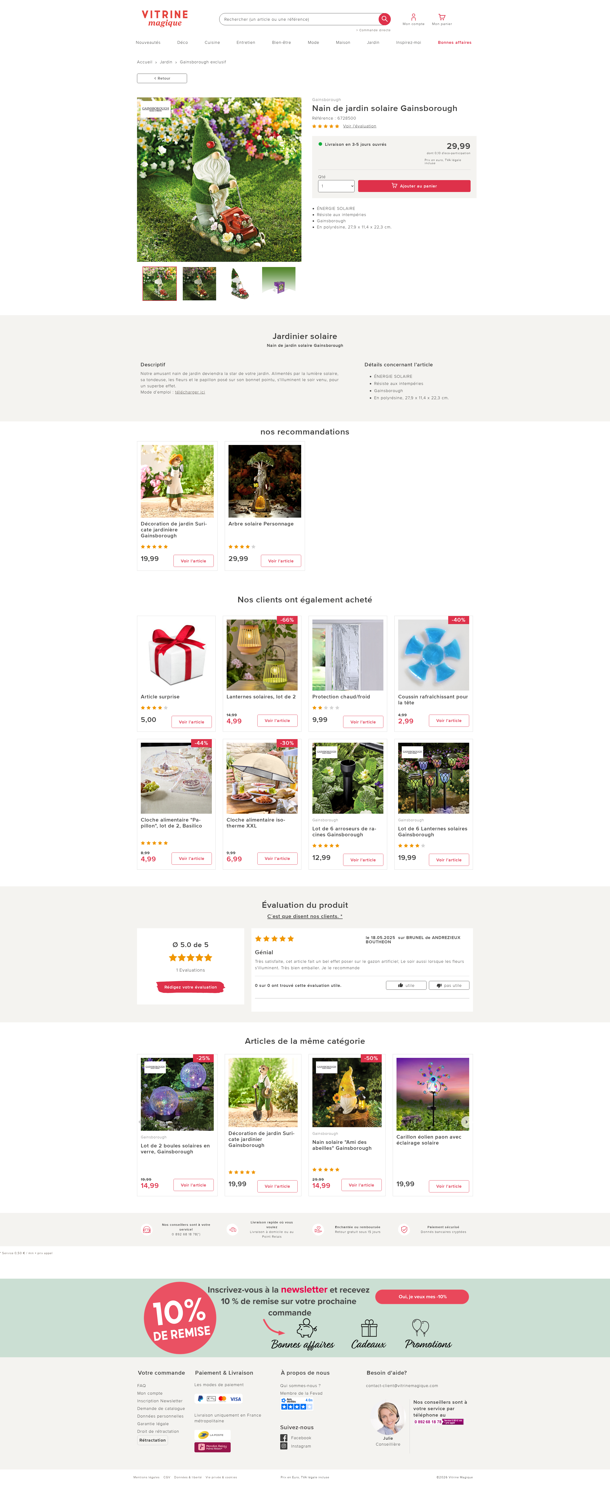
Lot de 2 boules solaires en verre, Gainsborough (175, 1149)
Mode (313, 42)
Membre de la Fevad (301, 1393)
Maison (343, 42)
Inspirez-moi (408, 42)
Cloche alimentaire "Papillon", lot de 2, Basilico (171, 823)
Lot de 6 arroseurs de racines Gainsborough (344, 832)
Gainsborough (326, 99)
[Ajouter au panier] (414, 177)
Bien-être (281, 42)
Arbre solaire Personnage (261, 524)
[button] (162, 1373)
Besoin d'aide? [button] (387, 1373)
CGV (166, 1477)
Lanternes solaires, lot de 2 (261, 697)
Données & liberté (188, 1477)
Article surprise (160, 697)
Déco (182, 42)
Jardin (373, 42)
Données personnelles (160, 1416)
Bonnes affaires (455, 42)
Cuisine (212, 42)
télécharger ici (190, 392)
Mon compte (150, 1393)
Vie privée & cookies (221, 1477)
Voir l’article (193, 561)
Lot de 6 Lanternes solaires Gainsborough (433, 832)
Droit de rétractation (158, 1431)
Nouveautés (148, 42)
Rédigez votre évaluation (190, 987)
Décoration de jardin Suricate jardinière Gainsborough (174, 530)
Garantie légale (153, 1423)
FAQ (141, 1385)
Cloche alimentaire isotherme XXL (256, 823)
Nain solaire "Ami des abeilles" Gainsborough (342, 1145)
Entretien (246, 42)
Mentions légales (146, 1477)
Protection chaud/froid (341, 697)
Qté (322, 177)
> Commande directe (373, 30)
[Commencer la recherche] (385, 19)
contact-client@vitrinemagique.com (402, 1385)
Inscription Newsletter (160, 1400)
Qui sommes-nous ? (300, 1385)
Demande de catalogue (161, 1408)
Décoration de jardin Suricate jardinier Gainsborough (262, 1139)
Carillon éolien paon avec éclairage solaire (429, 1140)
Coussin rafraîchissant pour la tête (433, 700)
